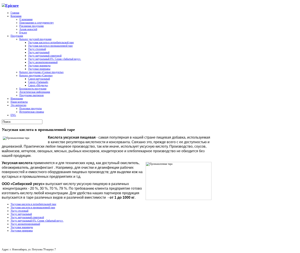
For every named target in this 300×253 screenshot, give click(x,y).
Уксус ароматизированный (43, 62)
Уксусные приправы (39, 68)
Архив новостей (28, 29)
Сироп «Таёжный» (38, 82)
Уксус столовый (37, 49)
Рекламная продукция (31, 26)
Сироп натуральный (39, 78)
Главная (15, 12)
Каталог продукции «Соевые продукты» (41, 72)
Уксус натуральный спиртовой (44, 55)
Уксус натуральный (38, 52)
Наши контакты (19, 101)
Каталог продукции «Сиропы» (36, 75)
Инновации (17, 98)
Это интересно (18, 105)
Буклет (23, 32)
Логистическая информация (34, 92)
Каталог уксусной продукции (35, 39)
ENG (13, 115)
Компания (16, 16)
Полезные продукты (30, 108)
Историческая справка (31, 111)
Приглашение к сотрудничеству (36, 22)
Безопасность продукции (32, 88)
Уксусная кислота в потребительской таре (51, 42)
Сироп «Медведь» (38, 85)
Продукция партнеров (31, 95)
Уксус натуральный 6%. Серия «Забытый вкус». (54, 58)
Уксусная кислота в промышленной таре (50, 45)
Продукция (17, 35)
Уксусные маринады (39, 65)
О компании (26, 19)
